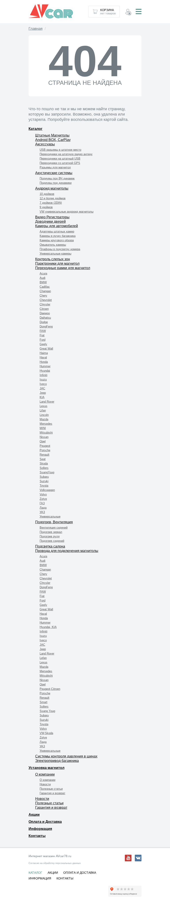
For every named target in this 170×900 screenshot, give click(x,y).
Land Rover (47, 401)
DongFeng (46, 326)
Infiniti (43, 375)
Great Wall (46, 348)
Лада (43, 507)
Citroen (44, 308)
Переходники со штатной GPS (60, 163)
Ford (42, 339)
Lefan (43, 658)
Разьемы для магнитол (55, 167)
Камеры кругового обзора (57, 240)
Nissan (44, 437)
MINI (43, 428)
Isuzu (43, 379)
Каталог (35, 129)
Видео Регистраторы (52, 217)
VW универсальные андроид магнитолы (66, 211)
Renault (44, 454)
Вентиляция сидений (54, 527)
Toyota (44, 485)
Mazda (44, 419)
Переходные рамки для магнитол (62, 268)
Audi (42, 278)
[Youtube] (128, 858)
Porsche (45, 450)
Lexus (43, 406)
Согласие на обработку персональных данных (55, 863)
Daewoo (45, 313)
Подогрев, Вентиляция (54, 522)
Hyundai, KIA (48, 627)
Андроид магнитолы (51, 188)
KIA (42, 397)
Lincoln (44, 415)
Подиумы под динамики (55, 183)
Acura (43, 273)
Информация (40, 829)
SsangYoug (47, 472)
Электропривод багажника (57, 761)
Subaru (44, 476)
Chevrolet (46, 300)
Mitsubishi (46, 432)
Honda (44, 361)
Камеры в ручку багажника (57, 236)
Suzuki (44, 481)
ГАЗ (42, 503)
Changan (45, 291)
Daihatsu (45, 317)
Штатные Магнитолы (52, 135)
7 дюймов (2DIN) (51, 202)
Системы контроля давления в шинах (66, 756)
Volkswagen (47, 490)
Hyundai (45, 370)
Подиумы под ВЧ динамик (57, 178)
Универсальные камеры (55, 253)
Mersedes (46, 423)
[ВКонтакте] (138, 858)
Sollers (44, 468)
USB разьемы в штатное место (60, 149)
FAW (43, 331)
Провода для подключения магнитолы (66, 551)
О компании (45, 774)
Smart (43, 702)
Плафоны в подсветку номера (60, 249)
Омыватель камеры (53, 244)
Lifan (43, 410)
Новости (45, 784)
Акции (34, 814)
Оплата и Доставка (45, 822)
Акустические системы (53, 173)
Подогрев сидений (52, 540)
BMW (43, 282)
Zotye (43, 498)
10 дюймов (47, 194)
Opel (43, 441)
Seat (43, 459)
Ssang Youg (47, 711)
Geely (43, 344)
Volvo (43, 494)
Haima (44, 353)
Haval (43, 357)
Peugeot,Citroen (50, 689)
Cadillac (45, 286)
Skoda (44, 463)
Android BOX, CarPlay (53, 140)
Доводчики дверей (50, 221)
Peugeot (45, 445)
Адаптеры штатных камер (57, 231)
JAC (42, 388)
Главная (35, 29)
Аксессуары (45, 144)
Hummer (45, 366)
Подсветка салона (50, 546)
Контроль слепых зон (52, 259)
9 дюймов (46, 207)
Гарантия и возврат (52, 793)
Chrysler (45, 304)
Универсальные (50, 516)
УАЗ (42, 512)
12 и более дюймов (53, 198)
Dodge (44, 322)
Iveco (43, 384)
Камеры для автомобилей (56, 226)
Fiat (42, 335)
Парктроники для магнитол (57, 263)
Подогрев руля (50, 536)
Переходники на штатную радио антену (66, 154)
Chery (43, 295)
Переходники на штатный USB (60, 158)
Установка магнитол (46, 768)
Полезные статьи (51, 788)
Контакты (37, 836)
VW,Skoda (46, 733)
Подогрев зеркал (51, 532)
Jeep (43, 392)
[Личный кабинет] (128, 12)
